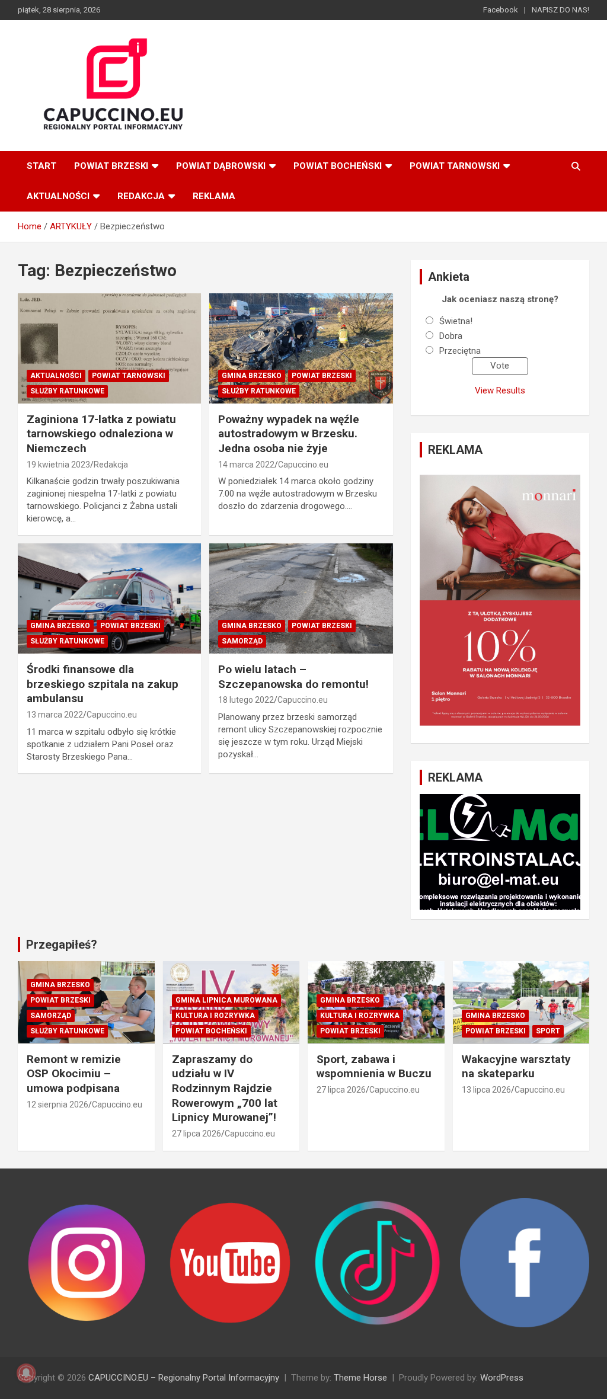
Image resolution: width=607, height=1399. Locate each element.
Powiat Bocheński (337, 166)
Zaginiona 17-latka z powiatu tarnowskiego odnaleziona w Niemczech (101, 433)
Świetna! (455, 321)
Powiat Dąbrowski (221, 166)
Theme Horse (360, 1377)
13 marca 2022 (55, 714)
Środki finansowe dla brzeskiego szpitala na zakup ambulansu (102, 683)
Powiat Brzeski (111, 166)
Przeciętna (460, 350)
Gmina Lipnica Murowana (226, 1000)
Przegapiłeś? (61, 944)
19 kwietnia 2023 (58, 464)
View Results (500, 390)
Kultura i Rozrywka (215, 1015)
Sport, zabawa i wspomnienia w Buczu (374, 1066)
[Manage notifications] (26, 1372)
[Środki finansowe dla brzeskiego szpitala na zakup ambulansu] (109, 598)
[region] (500, 600)
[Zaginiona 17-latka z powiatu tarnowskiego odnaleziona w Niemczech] (109, 348)
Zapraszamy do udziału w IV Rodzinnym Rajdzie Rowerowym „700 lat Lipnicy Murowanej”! (224, 1088)
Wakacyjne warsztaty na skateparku (516, 1066)
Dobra (450, 336)
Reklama (214, 196)
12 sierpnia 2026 (57, 1104)
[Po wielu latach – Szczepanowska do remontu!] (301, 598)
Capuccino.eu (303, 464)
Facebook (500, 9)
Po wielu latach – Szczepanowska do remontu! (293, 676)
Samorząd (242, 641)
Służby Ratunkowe (67, 391)
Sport (548, 1031)
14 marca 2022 (246, 464)
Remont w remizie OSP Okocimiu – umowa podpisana (74, 1073)
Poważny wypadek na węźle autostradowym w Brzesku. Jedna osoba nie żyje (288, 433)
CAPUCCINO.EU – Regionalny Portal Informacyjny (183, 1377)
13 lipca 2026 (486, 1089)
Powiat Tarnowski (455, 166)
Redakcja (141, 196)
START (41, 166)
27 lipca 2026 (196, 1133)
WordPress (501, 1377)
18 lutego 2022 (246, 700)
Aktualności (58, 196)
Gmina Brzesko (252, 376)
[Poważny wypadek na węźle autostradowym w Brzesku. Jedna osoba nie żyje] (301, 348)
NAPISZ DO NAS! (560, 9)
